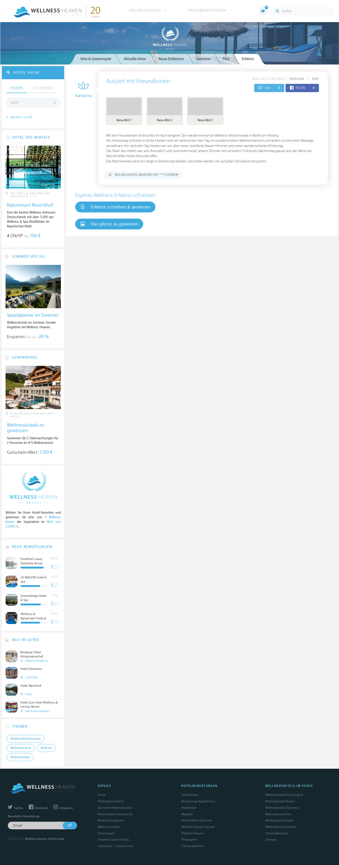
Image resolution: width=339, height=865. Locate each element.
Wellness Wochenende (25, 739)
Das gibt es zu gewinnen (114, 224)
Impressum (105, 846)
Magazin (187, 814)
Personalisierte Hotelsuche (115, 814)
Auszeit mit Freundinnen (138, 81)
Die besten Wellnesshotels (115, 808)
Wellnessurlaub (20, 748)
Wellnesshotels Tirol (278, 814)
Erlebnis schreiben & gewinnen (120, 207)
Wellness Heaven (192, 833)
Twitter (18, 808)
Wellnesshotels (145, 10)
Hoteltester (188, 808)
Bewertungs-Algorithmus (198, 801)
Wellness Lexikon (109, 827)
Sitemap (271, 840)
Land (14, 102)
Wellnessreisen (20, 757)
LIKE (272, 88)
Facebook (41, 808)
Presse (102, 795)
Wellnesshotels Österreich (282, 808)
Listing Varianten (192, 846)
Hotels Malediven (276, 833)
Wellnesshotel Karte (111, 801)
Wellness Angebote (111, 820)
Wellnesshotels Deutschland (284, 795)
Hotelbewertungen (207, 10)
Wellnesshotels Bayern (280, 801)
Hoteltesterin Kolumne (196, 820)
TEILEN (305, 88)
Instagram (66, 808)
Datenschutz (124, 846)
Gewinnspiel (106, 833)
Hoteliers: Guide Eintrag (113, 840)
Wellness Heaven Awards (198, 827)
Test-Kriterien (190, 795)
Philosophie (189, 840)
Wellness (46, 748)
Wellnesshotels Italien (279, 820)
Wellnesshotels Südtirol (280, 827)
